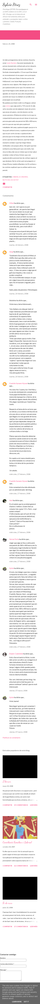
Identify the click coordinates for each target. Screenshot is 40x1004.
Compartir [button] (7, 187)
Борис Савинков (16, 654)
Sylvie (11, 568)
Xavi (11, 500)
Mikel (11, 203)
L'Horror (7, 781)
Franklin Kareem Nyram (18, 383)
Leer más (33, 805)
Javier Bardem (11, 63)
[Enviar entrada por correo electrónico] (4, 184)
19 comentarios (21, 805)
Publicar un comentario (11, 738)
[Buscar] (30, 4)
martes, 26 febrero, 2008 (18, 245)
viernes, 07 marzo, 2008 (18, 690)
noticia (8, 106)
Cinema (15, 177)
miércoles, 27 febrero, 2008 (19, 474)
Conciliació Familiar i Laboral (17, 842)
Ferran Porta (14, 539)
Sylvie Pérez (11, 4)
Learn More (17, 1002)
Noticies (6, 180)
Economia (23, 177)
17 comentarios (21, 926)
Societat (15, 180)
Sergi (11, 252)
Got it (26, 1002)
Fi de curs (7, 903)
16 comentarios (21, 866)
